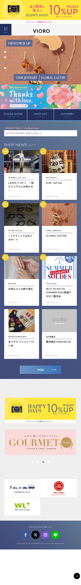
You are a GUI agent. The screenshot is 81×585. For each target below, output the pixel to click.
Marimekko (51, 178)
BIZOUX (12, 284)
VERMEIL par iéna (17, 178)
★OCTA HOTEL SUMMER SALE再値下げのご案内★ (58, 292)
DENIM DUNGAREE (17, 337)
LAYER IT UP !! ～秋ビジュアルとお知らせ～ (21, 186)
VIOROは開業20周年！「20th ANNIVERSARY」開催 (32, 133)
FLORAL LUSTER (56, 235)
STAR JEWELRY (53, 230)
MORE (40, 369)
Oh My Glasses (15, 230)
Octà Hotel (51, 284)
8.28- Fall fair (54, 182)
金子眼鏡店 (50, 337)
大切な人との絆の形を (20, 288)
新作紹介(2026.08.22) (58, 341)
